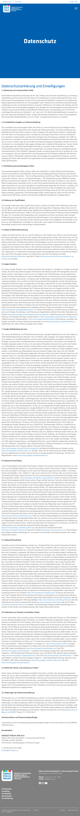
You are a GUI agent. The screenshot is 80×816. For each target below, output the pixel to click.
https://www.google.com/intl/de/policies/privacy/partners (28, 314)
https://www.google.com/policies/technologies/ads (20, 448)
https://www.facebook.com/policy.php (41, 593)
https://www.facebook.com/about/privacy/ (17, 516)
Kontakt (72, 2)
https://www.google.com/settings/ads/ (15, 651)
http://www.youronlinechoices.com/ (53, 530)
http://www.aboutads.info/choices (14, 256)
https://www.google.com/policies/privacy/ (41, 648)
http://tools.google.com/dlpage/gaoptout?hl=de (19, 310)
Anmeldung (18, 2)
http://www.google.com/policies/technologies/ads (58, 317)
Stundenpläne (6, 794)
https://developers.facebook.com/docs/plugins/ (37, 478)
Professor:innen (7, 2)
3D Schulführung (7, 798)
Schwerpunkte (6, 789)
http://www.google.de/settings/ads (41, 319)
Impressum (62, 810)
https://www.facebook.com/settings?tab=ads (18, 528)
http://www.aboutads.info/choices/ (14, 530)
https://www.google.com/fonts (57, 644)
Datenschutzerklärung (73, 810)
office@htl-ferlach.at (10, 750)
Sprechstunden (7, 796)
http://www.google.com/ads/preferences (60, 321)
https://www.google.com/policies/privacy (16, 451)
